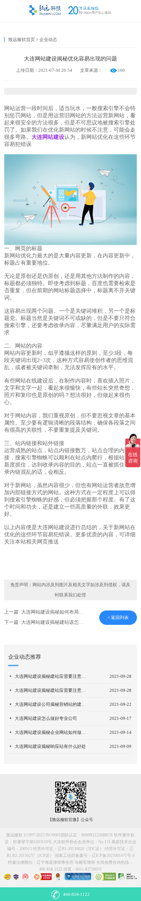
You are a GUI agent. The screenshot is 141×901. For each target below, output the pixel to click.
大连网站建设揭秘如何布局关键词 (57, 612)
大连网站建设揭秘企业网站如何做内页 (52, 732)
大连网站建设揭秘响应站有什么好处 (50, 746)
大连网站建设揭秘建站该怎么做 (54, 622)
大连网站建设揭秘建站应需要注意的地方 (52, 676)
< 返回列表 (118, 617)
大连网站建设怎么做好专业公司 (46, 718)
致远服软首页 (21, 39)
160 (121, 70)
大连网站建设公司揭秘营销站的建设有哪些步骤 (52, 704)
